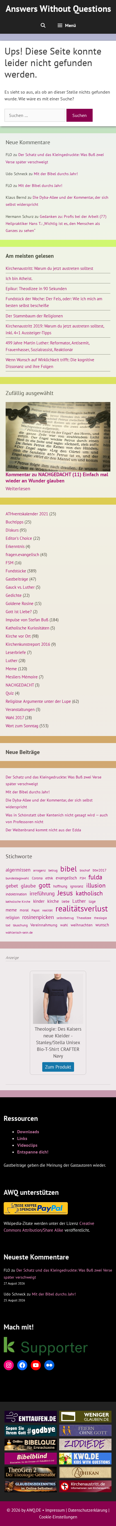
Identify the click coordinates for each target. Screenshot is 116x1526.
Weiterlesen (18, 488)
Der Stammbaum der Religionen (34, 316)
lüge (92, 901)
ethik (49, 878)
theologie (100, 918)
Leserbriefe (16, 652)
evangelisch (66, 878)
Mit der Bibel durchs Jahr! (56, 173)
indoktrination (16, 894)
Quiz (10, 693)
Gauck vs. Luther (20, 587)
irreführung (42, 893)
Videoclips (27, 1145)
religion (12, 917)
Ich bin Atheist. (19, 278)
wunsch (102, 924)
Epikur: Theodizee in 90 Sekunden (36, 288)
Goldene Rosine (20, 603)
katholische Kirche (18, 902)
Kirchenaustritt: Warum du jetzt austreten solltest (49, 268)
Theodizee (84, 918)
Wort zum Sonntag (22, 725)
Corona (37, 878)
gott (44, 885)
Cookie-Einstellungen (58, 1517)
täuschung (20, 925)
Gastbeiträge (17, 579)
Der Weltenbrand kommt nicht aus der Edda (43, 829)
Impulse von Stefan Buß (27, 619)
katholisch (89, 893)
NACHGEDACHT (20, 685)
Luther (11, 660)
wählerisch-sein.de (19, 932)
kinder (38, 901)
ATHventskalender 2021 (27, 513)
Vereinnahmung (43, 924)
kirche (53, 901)
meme (11, 910)
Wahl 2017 (15, 717)
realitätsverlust (81, 908)
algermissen (18, 870)
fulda (95, 877)
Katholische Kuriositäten (27, 628)
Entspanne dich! (32, 1152)
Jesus (65, 893)
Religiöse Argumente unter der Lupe (38, 701)
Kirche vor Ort (18, 636)
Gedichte (14, 595)
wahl (64, 925)
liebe (66, 901)
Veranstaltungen (20, 709)
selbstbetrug (65, 918)
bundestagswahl (17, 878)
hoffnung (60, 886)
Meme (11, 668)
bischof (85, 870)
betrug (52, 870)
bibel (68, 868)
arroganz (39, 870)
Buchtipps (14, 522)
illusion (96, 885)
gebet (12, 885)
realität (47, 910)
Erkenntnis (15, 546)
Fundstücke (16, 571)
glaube (28, 885)
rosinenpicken (38, 917)
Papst (35, 910)
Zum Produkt (58, 1067)
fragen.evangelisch (22, 554)
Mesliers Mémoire (22, 677)
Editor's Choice (19, 538)
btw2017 (99, 870)
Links (22, 1138)
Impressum (55, 1510)
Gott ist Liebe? (19, 611)
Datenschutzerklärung (87, 1510)
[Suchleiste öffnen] (43, 25)
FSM (10, 562)
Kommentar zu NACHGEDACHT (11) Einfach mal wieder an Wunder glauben (57, 477)
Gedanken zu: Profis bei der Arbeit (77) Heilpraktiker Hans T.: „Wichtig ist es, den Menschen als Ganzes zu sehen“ (56, 223)
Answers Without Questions (58, 8)
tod (8, 925)
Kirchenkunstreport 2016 (28, 644)
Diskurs (12, 530)
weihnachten (82, 924)
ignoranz (76, 886)
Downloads (28, 1131)
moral (24, 910)
